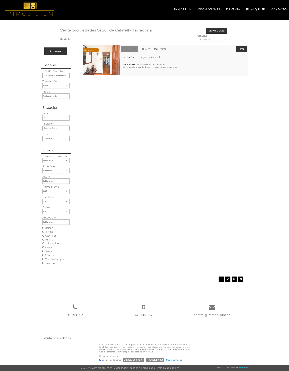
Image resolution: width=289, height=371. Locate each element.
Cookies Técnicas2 (110, 356)
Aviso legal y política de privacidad (134, 367)
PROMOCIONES (209, 9)
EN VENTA (233, 9)
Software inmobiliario (226, 367)
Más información (174, 360)
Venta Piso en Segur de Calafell (141, 57)
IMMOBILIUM (183, 9)
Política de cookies (168, 367)
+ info (241, 48)
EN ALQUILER (255, 9)
